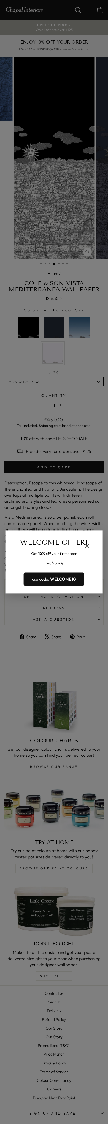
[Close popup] (87, 547)
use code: (54, 579)
